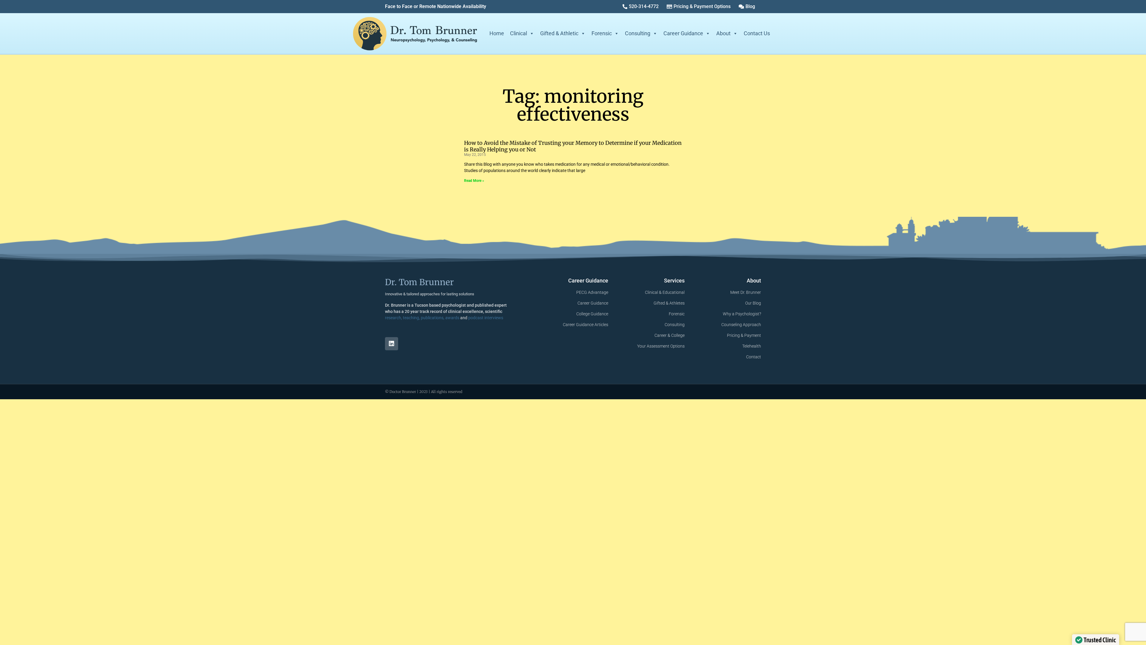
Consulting (637, 33)
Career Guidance (683, 33)
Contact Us (757, 33)
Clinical (518, 33)
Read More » (474, 181)
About (723, 33)
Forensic (602, 33)
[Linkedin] (391, 343)
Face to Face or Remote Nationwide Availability (435, 6)
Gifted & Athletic (559, 33)
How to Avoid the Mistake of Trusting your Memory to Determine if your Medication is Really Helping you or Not (573, 146)
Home (496, 33)
